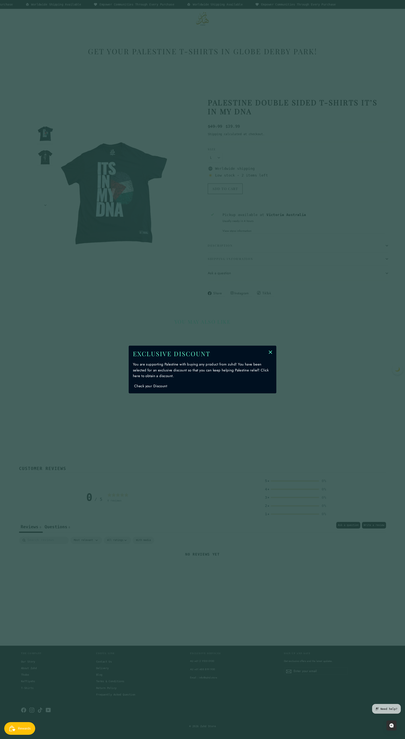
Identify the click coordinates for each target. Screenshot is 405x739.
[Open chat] (391, 725)
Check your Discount (150, 386)
